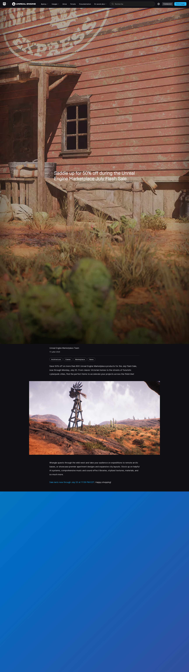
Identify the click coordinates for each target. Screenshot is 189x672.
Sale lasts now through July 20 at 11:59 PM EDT (71, 482)
